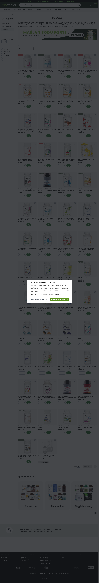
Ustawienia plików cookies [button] (39, 299)
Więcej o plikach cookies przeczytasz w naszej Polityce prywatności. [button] (47, 294)
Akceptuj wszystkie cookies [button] (59, 299)
